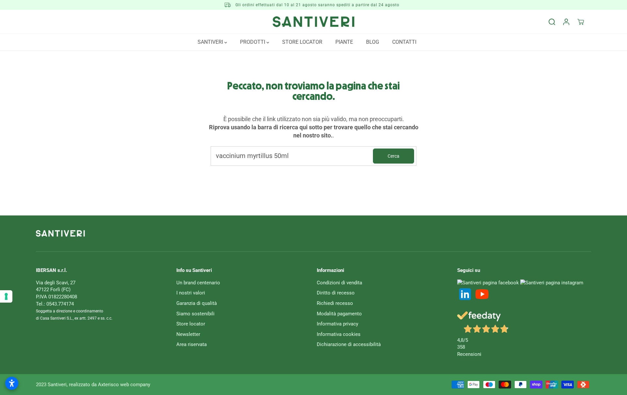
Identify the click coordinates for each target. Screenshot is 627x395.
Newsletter (188, 334)
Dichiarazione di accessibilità (349, 344)
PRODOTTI (253, 42)
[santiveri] (313, 21)
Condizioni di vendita (339, 283)
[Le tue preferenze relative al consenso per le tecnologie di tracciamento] (6, 296)
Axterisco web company (124, 384)
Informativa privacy (337, 324)
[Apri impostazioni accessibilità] (11, 383)
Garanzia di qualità (196, 303)
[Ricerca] (552, 22)
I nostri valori (190, 293)
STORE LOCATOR (302, 42)
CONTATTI (404, 42)
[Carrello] (580, 22)
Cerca (393, 156)
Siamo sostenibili (195, 314)
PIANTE (344, 42)
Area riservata (191, 344)
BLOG (372, 42)
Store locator (190, 324)
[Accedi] (566, 22)
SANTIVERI (211, 42)
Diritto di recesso (336, 293)
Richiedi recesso (335, 303)
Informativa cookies (339, 334)
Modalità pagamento (339, 314)
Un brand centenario (198, 283)
